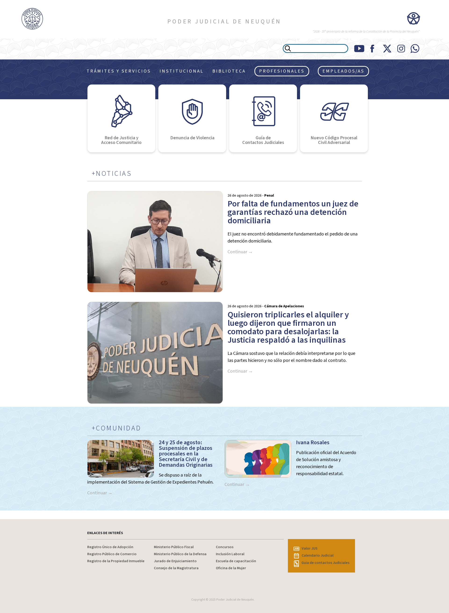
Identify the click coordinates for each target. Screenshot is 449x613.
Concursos (224, 547)
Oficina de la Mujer (231, 568)
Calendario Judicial (317, 555)
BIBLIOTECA (229, 71)
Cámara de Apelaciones (284, 306)
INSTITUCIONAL (181, 71)
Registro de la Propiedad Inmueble (116, 561)
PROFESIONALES (281, 71)
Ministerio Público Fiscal (174, 547)
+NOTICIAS (112, 174)
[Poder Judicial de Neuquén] (37, 18)
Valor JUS (310, 548)
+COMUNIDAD (116, 428)
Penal (269, 195)
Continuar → (240, 252)
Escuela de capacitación (236, 561)
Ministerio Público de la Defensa (180, 554)
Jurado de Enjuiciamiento (175, 561)
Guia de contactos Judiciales (325, 562)
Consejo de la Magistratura (176, 568)
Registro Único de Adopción (110, 547)
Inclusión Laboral (230, 554)
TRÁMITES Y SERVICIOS (119, 71)
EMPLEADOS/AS (343, 71)
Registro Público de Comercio (112, 554)
